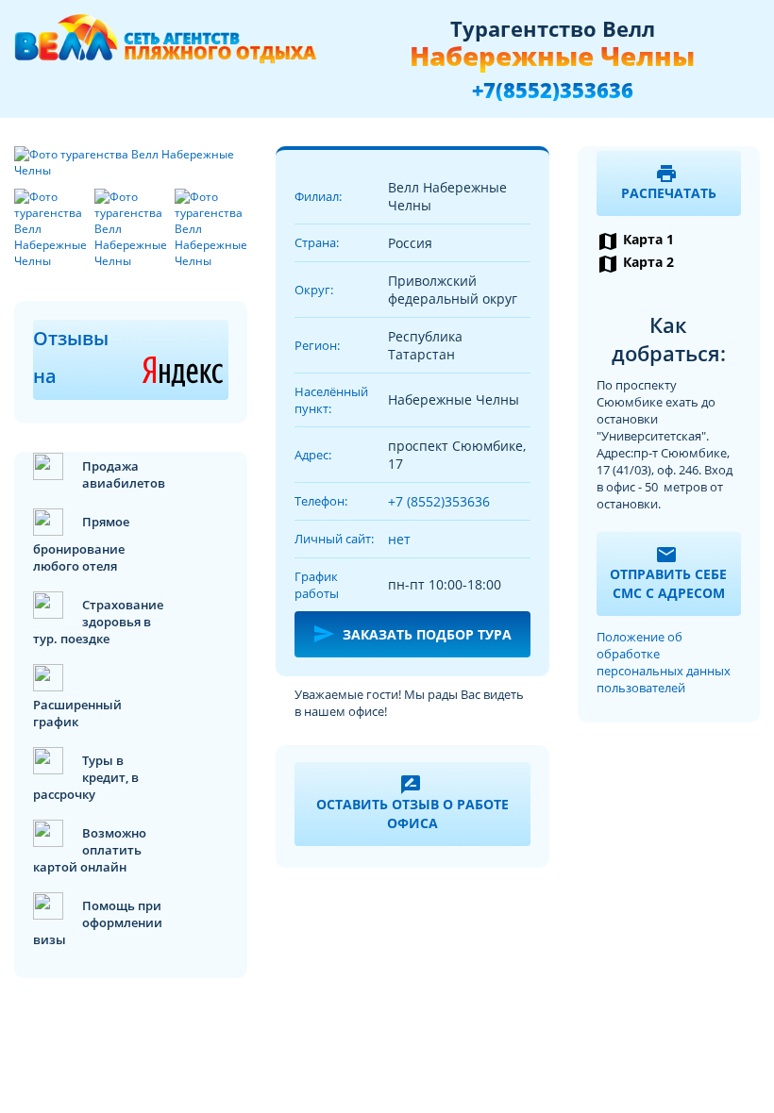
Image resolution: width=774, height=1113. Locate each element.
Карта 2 (635, 263)
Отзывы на (130, 357)
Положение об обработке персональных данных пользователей (664, 662)
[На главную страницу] (165, 47)
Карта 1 (635, 240)
